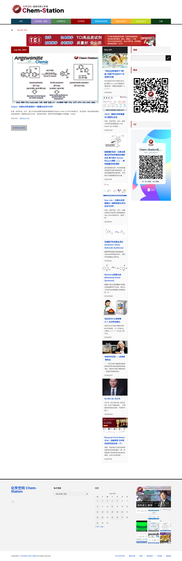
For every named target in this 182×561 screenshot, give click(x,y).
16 (102, 512)
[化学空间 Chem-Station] (37, 9)
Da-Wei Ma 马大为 (112, 399)
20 (122, 512)
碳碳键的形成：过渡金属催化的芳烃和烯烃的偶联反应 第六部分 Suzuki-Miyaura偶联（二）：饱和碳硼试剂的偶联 (114, 158)
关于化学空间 (120, 556)
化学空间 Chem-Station (24, 489)
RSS (12, 501)
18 (112, 512)
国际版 (168, 556)
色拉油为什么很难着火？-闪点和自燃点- (112, 320)
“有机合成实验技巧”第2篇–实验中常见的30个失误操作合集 (114, 74)
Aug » (102, 527)
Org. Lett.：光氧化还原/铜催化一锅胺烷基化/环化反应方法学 (115, 203)
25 (112, 517)
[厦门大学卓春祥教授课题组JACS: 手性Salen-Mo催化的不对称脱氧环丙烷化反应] (153, 526)
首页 (21, 21)
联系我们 (150, 556)
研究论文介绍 (24, 118)
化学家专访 (61, 21)
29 (97, 523)
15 (97, 512)
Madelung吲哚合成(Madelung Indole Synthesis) (112, 278)
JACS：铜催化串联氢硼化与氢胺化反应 (114, 115)
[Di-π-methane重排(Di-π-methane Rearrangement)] (141, 511)
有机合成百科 (121, 21)
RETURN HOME (19, 128)
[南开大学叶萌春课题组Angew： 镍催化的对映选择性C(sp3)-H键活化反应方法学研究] (165, 526)
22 (97, 517)
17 (107, 512)
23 (102, 517)
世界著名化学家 (101, 21)
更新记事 (132, 556)
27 (122, 517)
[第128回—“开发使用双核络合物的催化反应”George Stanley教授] (165, 537)
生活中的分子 (141, 21)
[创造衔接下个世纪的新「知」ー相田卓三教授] (153, 497)
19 (117, 512)
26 (117, 517)
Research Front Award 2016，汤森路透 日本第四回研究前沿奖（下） (114, 440)
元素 (161, 21)
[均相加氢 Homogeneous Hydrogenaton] (165, 509)
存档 (141, 556)
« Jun (97, 527)
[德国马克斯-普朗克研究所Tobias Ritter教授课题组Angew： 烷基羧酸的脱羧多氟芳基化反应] (153, 537)
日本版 (159, 556)
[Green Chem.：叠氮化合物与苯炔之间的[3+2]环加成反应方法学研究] (141, 537)
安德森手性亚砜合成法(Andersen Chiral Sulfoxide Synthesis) (113, 245)
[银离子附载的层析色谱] (141, 526)
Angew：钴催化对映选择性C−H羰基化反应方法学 (32, 107)
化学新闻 (81, 21)
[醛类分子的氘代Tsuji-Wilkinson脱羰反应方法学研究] (153, 514)
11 (112, 506)
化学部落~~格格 (41, 21)
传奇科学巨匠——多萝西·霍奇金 (114, 358)
